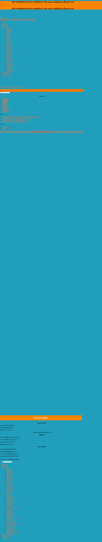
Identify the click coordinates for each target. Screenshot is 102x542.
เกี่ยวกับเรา (4, 25)
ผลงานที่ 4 (5, 54)
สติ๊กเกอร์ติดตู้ (8, 33)
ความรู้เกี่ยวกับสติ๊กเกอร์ (7, 127)
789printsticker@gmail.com (9, 451)
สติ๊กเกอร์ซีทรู (8, 31)
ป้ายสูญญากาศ (8, 44)
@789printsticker (8, 453)
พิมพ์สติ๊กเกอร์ (8, 28)
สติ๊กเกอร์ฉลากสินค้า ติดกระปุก (10, 60)
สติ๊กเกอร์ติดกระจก (6, 100)
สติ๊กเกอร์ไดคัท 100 (9, 49)
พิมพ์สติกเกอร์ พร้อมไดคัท (11, 531)
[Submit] (2, 463)
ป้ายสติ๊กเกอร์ (8, 58)
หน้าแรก (4, 23)
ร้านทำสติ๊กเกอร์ (8, 46)
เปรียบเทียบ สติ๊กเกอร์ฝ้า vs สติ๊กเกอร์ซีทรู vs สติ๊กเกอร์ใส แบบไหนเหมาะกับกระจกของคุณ (20, 116)
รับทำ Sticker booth (9, 66)
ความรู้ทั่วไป (4, 126)
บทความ (4, 536)
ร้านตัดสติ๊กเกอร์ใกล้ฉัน (9, 64)
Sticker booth (5, 111)
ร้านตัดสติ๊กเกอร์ (8, 56)
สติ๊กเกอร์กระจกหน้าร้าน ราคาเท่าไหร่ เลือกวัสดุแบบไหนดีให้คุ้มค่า (15, 120)
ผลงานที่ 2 (5, 36)
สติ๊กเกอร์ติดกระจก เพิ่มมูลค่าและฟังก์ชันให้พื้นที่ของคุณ (13, 121)
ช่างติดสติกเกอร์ (8, 52)
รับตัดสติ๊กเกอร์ (8, 48)
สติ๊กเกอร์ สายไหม (10, 527)
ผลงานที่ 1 (5, 27)
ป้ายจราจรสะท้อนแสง (9, 62)
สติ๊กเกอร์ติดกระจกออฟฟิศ (11, 533)
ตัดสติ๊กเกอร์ (4, 103)
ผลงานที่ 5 (5, 63)
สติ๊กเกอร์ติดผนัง (8, 30)
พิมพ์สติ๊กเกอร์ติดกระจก (9, 47)
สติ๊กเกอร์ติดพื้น (8, 34)
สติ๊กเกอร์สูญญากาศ (9, 40)
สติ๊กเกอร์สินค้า (8, 35)
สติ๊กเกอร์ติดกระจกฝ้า (9, 38)
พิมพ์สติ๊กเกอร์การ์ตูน (9, 67)
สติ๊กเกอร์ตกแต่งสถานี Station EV (11, 65)
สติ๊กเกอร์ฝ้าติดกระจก (6, 110)
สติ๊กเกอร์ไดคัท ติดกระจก (11, 532)
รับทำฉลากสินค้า (8, 59)
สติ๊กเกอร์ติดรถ (8, 29)
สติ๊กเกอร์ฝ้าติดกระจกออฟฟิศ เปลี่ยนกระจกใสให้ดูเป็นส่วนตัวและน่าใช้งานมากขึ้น (18, 117)
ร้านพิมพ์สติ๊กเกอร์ (8, 43)
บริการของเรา (5, 26)
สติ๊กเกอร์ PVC (8, 41)
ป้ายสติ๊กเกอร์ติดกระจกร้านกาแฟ (11, 53)
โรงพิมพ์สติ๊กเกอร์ (10, 513)
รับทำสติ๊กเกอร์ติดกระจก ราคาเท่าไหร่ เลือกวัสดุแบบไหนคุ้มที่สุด (15, 119)
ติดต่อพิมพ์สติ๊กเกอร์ (6, 537)
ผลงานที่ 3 (5, 45)
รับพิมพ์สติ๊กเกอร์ (8, 51)
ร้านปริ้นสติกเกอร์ (8, 55)
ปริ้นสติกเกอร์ (8, 39)
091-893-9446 (5, 449)
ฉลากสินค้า (8, 37)
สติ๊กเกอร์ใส (8, 32)
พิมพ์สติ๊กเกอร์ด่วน (9, 50)
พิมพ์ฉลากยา (8, 61)
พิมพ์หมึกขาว (9, 487)
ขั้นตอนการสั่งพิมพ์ (6, 535)
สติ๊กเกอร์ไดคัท (9, 500)
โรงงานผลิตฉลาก (8, 68)
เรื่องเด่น (4, 129)
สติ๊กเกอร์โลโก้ (8, 42)
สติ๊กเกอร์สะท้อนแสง (9, 57)
